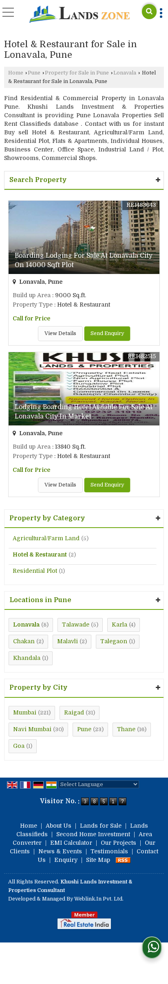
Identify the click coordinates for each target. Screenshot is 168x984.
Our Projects (118, 842)
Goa (18, 746)
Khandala (26, 658)
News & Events (60, 851)
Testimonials (109, 851)
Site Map (98, 860)
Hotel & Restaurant (40, 554)
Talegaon (113, 641)
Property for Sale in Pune (77, 73)
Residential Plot (35, 571)
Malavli (67, 641)
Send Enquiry (107, 333)
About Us (58, 825)
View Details (60, 333)
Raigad (74, 712)
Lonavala (124, 73)
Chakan (24, 641)
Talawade (75, 624)
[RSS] (123, 860)
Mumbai (24, 712)
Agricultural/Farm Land (46, 538)
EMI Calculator (71, 842)
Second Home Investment (93, 834)
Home (15, 73)
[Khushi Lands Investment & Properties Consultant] (79, 15)
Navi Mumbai (32, 729)
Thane (126, 729)
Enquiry (65, 860)
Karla (119, 624)
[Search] (149, 11)
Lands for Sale (101, 825)
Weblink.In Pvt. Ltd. (99, 899)
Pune (34, 73)
